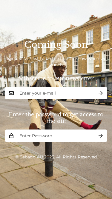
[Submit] (100, 93)
